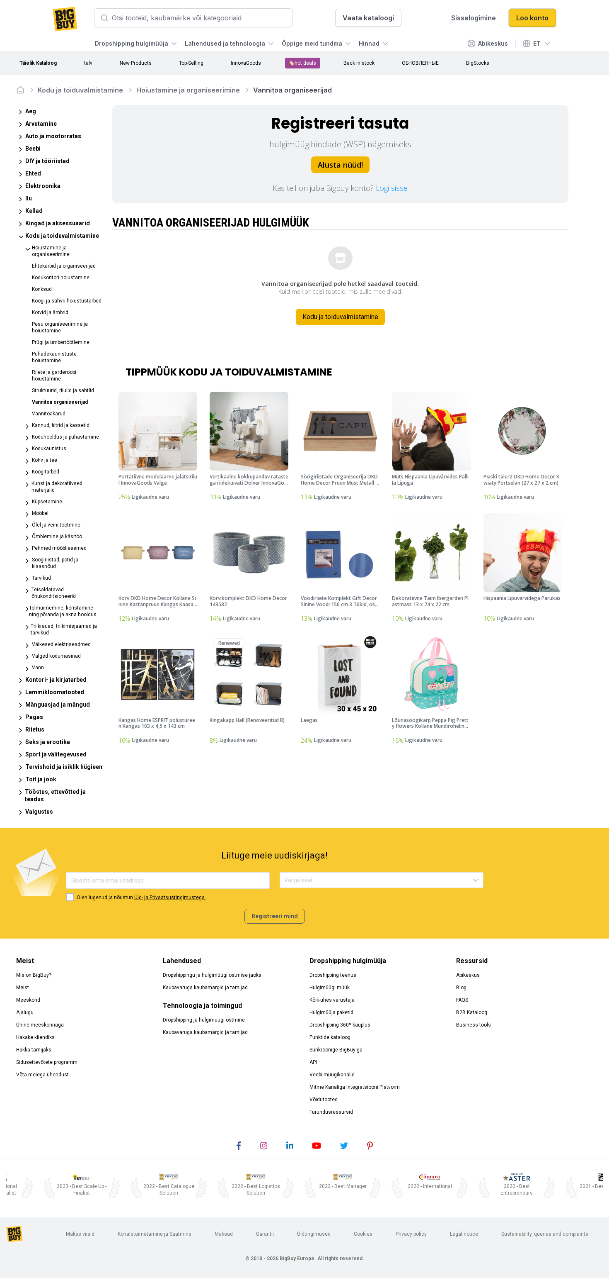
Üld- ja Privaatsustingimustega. (170, 897)
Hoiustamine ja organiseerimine (188, 90)
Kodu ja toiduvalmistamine (80, 90)
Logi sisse (392, 188)
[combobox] (284, 880)
